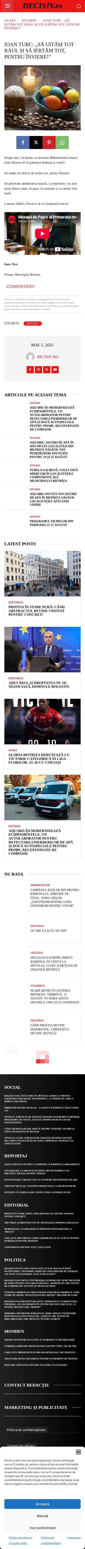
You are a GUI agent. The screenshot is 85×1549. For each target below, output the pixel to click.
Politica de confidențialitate (26, 1430)
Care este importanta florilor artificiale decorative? (40, 1352)
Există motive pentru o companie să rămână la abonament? (42, 1164)
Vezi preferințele (42, 1528)
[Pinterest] (49, 142)
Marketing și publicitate (35, 1407)
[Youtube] (55, 369)
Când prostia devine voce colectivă (27, 1247)
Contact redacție (26, 1385)
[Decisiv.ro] (31, 356)
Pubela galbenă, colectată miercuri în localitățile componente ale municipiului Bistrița (54, 475)
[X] (35, 142)
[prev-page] (7, 1050)
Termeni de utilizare (21, 1446)
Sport (12, 750)
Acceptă (42, 1504)
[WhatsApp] (62, 142)
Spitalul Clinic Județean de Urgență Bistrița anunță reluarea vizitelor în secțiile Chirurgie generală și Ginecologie (38, 1141)
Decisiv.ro (47, 357)
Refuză (42, 1516)
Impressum (74, 1537)
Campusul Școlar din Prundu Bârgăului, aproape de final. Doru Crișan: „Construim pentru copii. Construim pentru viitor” (55, 897)
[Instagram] (38, 369)
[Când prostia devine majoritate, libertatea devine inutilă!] (15, 1027)
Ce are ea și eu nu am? (49, 930)
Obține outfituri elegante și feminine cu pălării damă (39, 1340)
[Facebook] (22, 142)
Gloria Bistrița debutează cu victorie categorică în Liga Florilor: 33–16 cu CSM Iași (39, 758)
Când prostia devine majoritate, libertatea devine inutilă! (50, 1029)
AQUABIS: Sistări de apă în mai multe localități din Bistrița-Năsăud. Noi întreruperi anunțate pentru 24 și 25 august (52, 450)
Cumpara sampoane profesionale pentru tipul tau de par (40, 1346)
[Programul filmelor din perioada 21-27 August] (15, 521)
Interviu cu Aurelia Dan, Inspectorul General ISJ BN (37, 1192)
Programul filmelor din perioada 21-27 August (51, 523)
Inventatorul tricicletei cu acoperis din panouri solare (40, 1180)
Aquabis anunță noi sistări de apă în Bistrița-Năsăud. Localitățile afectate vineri (53, 499)
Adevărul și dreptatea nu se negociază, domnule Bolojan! (39, 685)
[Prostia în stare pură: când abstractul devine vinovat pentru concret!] (42, 573)
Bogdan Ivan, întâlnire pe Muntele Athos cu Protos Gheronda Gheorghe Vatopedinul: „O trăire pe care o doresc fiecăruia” (38, 1099)
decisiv (33, 323)
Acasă (10, 20)
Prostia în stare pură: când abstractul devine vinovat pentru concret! (36, 610)
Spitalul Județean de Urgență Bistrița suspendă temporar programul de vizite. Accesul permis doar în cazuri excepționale (41, 1120)
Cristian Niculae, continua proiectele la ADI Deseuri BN (40, 1186)
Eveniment (38, 986)
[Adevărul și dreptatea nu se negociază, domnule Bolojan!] (42, 649)
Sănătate (37, 953)
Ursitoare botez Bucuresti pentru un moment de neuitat (41, 1358)
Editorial (16, 602)
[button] (78, 1452)
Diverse (29, 20)
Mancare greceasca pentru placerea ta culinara (35, 1365)
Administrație (40, 885)
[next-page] (14, 1050)
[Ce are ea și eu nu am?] (15, 929)
